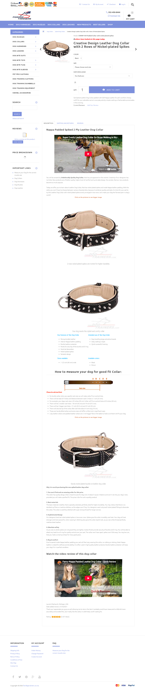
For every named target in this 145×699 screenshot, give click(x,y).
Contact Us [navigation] (86, 4)
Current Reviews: (79, 105)
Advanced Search (18, 118)
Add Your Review (92, 105)
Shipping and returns (65, 123)
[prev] (40, 49)
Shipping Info (14, 650)
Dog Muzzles (18, 185)
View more (18, 142)
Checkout (112, 4)
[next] (136, 49)
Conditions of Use (16, 660)
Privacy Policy (15, 653)
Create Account (36, 657)
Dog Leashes (18, 188)
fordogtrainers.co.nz (31, 685)
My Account (99, 4)
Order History (36, 650)
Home (43, 31)
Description (48, 123)
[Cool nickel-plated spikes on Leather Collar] (88, 230)
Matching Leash (80, 72)
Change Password (37, 653)
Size (75, 63)
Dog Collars (50, 31)
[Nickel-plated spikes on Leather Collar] (88, 450)
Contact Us (115, 16)
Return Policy (15, 657)
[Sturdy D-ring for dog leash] (88, 297)
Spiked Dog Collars (60, 31)
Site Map (13, 663)
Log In (123, 4)
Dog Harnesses (19, 181)
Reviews (80, 123)
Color (76, 54)
